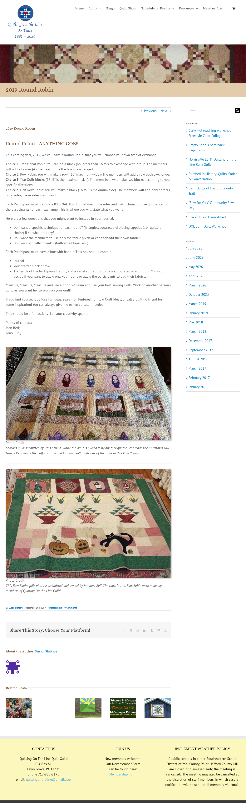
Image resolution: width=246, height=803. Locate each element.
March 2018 (197, 331)
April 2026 (196, 276)
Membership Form (122, 774)
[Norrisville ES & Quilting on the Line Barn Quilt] (88, 700)
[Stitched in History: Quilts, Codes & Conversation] (123, 700)
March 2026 (197, 285)
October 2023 (199, 294)
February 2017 (199, 377)
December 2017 (200, 340)
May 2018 (196, 322)
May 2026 (196, 267)
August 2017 (198, 359)
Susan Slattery (16, 607)
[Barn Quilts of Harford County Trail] (158, 700)
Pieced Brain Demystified (207, 217)
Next (163, 111)
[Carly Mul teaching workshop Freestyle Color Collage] (19, 700)
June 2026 (196, 257)
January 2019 (198, 313)
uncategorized (55, 607)
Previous (150, 111)
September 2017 (201, 350)
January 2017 (198, 387)
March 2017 (197, 368)
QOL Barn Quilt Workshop (208, 226)
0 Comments (70, 607)
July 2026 (195, 248)
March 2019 (197, 303)
